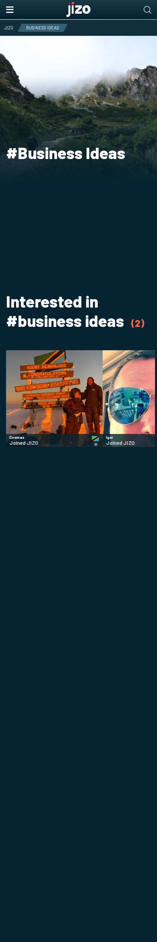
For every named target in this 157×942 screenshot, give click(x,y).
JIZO (8, 27)
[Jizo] (78, 9)
